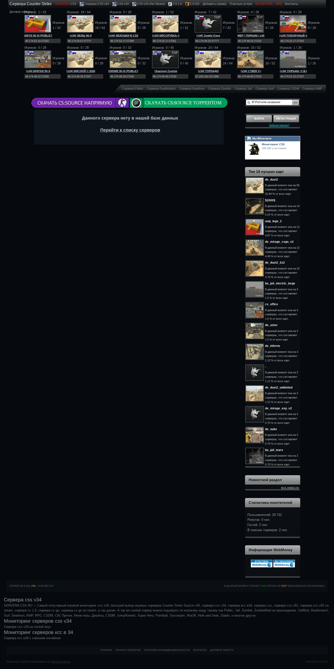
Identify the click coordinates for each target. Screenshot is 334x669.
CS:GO (194, 4)
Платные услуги (241, 4)
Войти (259, 118)
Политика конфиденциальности (166, 650)
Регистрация (286, 118)
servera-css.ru (60, 661)
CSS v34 (122, 4)
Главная (106, 650)
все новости (290, 487)
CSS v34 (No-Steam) (150, 4)
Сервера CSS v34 (96, 4)
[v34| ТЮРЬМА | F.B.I (293, 71)
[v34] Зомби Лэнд (208, 35)
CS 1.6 (177, 4)
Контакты (291, 4)
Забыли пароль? (279, 125)
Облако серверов (128, 650)
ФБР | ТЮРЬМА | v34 (250, 35)
